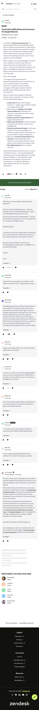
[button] (2, 4)
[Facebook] (16, 695)
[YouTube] (23, 695)
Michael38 (8, 300)
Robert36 (7, 396)
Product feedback (8, 15)
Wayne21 (7, 447)
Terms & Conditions (11, 623)
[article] (19, 231)
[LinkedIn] (19, 695)
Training (18, 640)
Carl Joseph (8, 472)
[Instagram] (27, 695)
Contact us (19, 646)
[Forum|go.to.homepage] (13, 3)
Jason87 (7, 195)
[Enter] (3, 9)
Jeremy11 (10, 595)
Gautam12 (8, 367)
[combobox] (19, 9)
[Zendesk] (19, 705)
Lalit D (9, 589)
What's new (19, 677)
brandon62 (10, 577)
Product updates (19, 667)
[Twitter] (12, 695)
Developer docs (19, 660)
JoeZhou (10, 583)
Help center (18, 636)
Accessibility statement (26, 623)
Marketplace (19, 680)
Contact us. (26, 691)
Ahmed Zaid (11, 601)
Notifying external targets (20, 43)
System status (19, 643)
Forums (19, 657)
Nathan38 (8, 275)
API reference (18, 663)
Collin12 (7, 20)
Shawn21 (7, 342)
